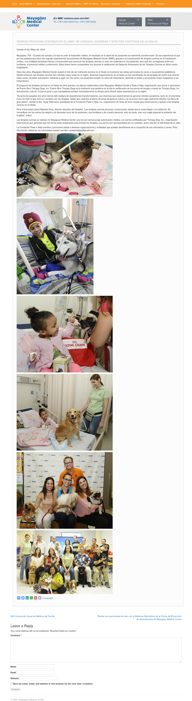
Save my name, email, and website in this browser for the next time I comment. (53, 683)
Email (13, 672)
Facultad (160, 3)
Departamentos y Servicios (49, 3)
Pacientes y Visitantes (110, 3)
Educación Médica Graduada (138, 3)
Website (14, 678)
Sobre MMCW (26, 3)
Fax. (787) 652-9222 (85, 21)
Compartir (47, 598)
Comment (16, 635)
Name (13, 666)
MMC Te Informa (91, 3)
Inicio (14, 3)
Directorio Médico (73, 3)
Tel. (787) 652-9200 (63, 21)
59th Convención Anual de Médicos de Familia (32, 616)
